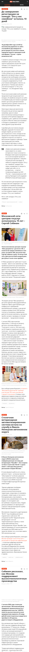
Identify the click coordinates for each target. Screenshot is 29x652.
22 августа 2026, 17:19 (7, 583)
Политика (7, 5)
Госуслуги (4, 403)
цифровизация (19, 557)
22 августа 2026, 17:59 (7, 226)
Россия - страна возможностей (9, 202)
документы (11, 403)
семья (20, 202)
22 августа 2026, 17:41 (7, 434)
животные (10, 557)
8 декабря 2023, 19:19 (7, 24)
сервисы (4, 557)
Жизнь (22, 5)
